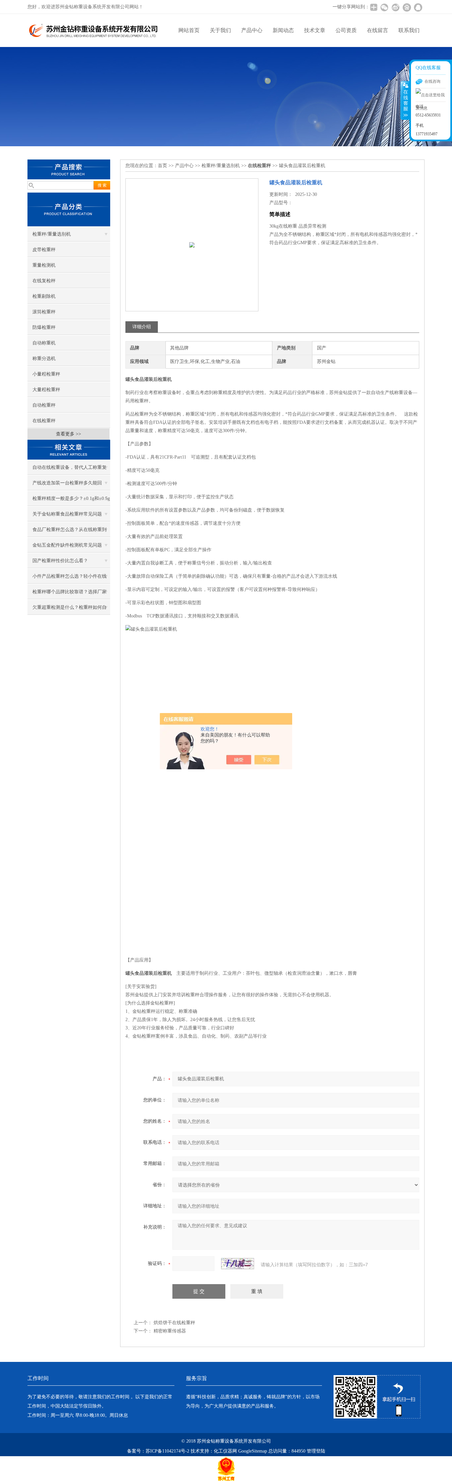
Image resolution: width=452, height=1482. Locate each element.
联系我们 (409, 30)
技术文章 (314, 30)
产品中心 (251, 30)
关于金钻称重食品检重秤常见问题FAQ (67, 516)
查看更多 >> (68, 433)
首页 (162, 165)
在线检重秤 (44, 420)
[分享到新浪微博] (395, 7)
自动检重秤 (44, 405)
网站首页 (189, 30)
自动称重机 (44, 342)
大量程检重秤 (46, 389)
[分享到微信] (384, 7)
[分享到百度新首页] (406, 7)
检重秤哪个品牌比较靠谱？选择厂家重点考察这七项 (69, 594)
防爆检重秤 (44, 327)
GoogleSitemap (252, 1451)
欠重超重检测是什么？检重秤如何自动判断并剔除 (69, 610)
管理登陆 (316, 1451)
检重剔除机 (44, 296)
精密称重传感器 (170, 1330)
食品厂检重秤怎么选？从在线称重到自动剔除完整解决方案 (69, 532)
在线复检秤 (44, 280)
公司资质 (346, 30)
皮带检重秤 (44, 249)
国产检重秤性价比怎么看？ (60, 560)
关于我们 (220, 30)
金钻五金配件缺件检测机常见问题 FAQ (67, 548)
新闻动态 (283, 30)
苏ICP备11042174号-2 (167, 1451)
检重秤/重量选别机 (51, 234)
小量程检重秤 (46, 374)
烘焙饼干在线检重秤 (174, 1322)
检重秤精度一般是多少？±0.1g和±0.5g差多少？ (71, 501)
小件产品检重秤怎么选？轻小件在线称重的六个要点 (69, 579)
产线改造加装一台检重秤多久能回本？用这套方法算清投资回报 (67, 485)
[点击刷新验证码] (237, 1263)
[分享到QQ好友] (418, 7)
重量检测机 (44, 265)
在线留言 (377, 30)
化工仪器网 (225, 1451)
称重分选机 (44, 358)
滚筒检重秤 (44, 311)
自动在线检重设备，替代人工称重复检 (69, 470)
